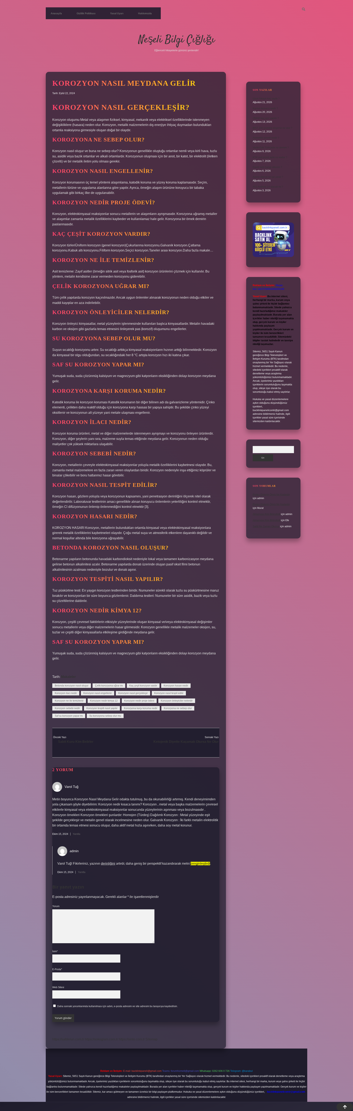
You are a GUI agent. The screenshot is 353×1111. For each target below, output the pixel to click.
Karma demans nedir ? (265, 108)
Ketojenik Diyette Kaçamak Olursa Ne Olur (186, 741)
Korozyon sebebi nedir (67, 708)
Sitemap (151, 1039)
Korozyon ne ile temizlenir (69, 700)
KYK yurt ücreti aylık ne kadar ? (270, 157)
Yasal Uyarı (116, 13)
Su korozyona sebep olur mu (105, 715)
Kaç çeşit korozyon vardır (143, 685)
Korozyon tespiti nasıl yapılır (101, 708)
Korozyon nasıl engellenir (97, 693)
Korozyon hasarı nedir (176, 685)
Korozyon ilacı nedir (66, 693)
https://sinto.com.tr (132, 1039)
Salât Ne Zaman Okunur (266, 526)
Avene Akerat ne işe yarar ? (268, 177)
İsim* (55, 951)
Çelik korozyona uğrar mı (109, 685)
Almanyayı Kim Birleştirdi (266, 514)
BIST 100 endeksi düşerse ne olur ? (272, 128)
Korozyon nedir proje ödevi (139, 700)
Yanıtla (76, 834)
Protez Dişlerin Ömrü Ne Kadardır (271, 494)
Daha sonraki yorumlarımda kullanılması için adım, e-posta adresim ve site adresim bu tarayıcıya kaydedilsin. (117, 1006)
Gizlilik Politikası (86, 13)
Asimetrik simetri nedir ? (266, 137)
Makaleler (68, 676)
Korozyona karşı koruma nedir (140, 708)
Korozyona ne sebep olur (178, 708)
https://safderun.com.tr (68, 1039)
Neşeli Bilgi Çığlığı (177, 39)
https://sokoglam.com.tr (101, 1039)
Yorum (55, 906)
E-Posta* (57, 969)
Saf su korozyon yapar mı (69, 715)
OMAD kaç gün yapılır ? (266, 118)
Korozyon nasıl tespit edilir (168, 693)
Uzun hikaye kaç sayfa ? (266, 98)
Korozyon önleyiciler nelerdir (177, 700)
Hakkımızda (145, 13)
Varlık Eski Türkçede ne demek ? (271, 147)
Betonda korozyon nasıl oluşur (71, 685)
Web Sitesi (58, 987)
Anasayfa (56, 13)
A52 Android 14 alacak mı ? (268, 186)
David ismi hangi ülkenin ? (267, 167)
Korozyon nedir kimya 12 (104, 700)
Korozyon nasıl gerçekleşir (133, 693)
